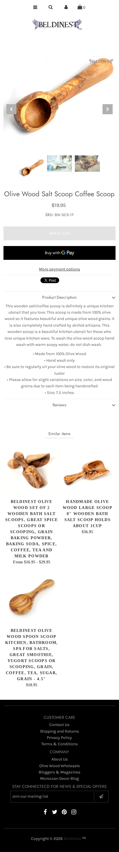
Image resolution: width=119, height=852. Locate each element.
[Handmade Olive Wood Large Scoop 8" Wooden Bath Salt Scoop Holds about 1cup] (87, 469)
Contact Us (59, 724)
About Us (59, 759)
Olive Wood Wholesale (59, 765)
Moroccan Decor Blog (59, 778)
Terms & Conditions (59, 744)
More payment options (59, 269)
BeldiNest (72, 838)
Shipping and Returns (59, 731)
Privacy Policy (59, 737)
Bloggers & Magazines (59, 772)
